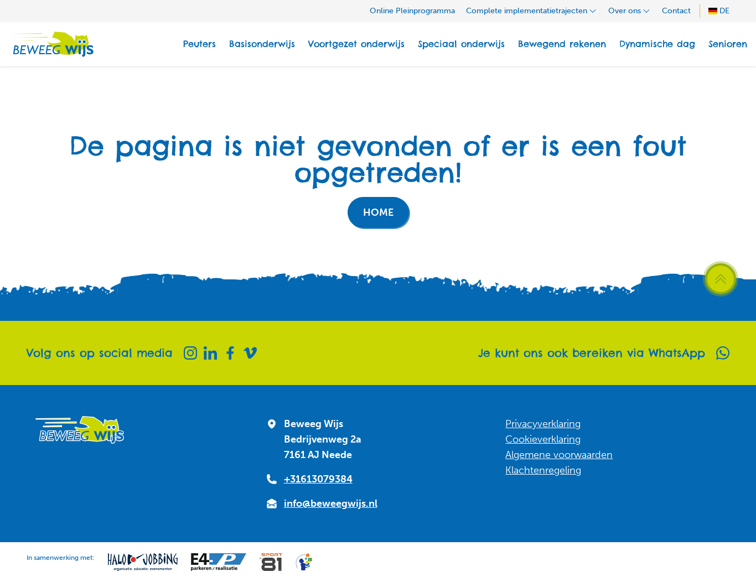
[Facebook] (230, 353)
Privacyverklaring (543, 424)
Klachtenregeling (543, 470)
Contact (676, 10)
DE (724, 10)
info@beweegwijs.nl (330, 503)
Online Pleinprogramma (412, 10)
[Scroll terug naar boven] (720, 279)
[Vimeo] (250, 353)
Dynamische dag (657, 44)
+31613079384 (318, 479)
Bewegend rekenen (562, 44)
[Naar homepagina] (51, 44)
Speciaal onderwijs (461, 44)
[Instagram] (190, 353)
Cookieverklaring (543, 439)
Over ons (624, 10)
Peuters (199, 44)
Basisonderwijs (262, 44)
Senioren (727, 44)
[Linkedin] (210, 353)
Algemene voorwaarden (559, 455)
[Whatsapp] (722, 353)
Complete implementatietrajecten (526, 10)
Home (378, 212)
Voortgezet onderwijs (356, 44)
